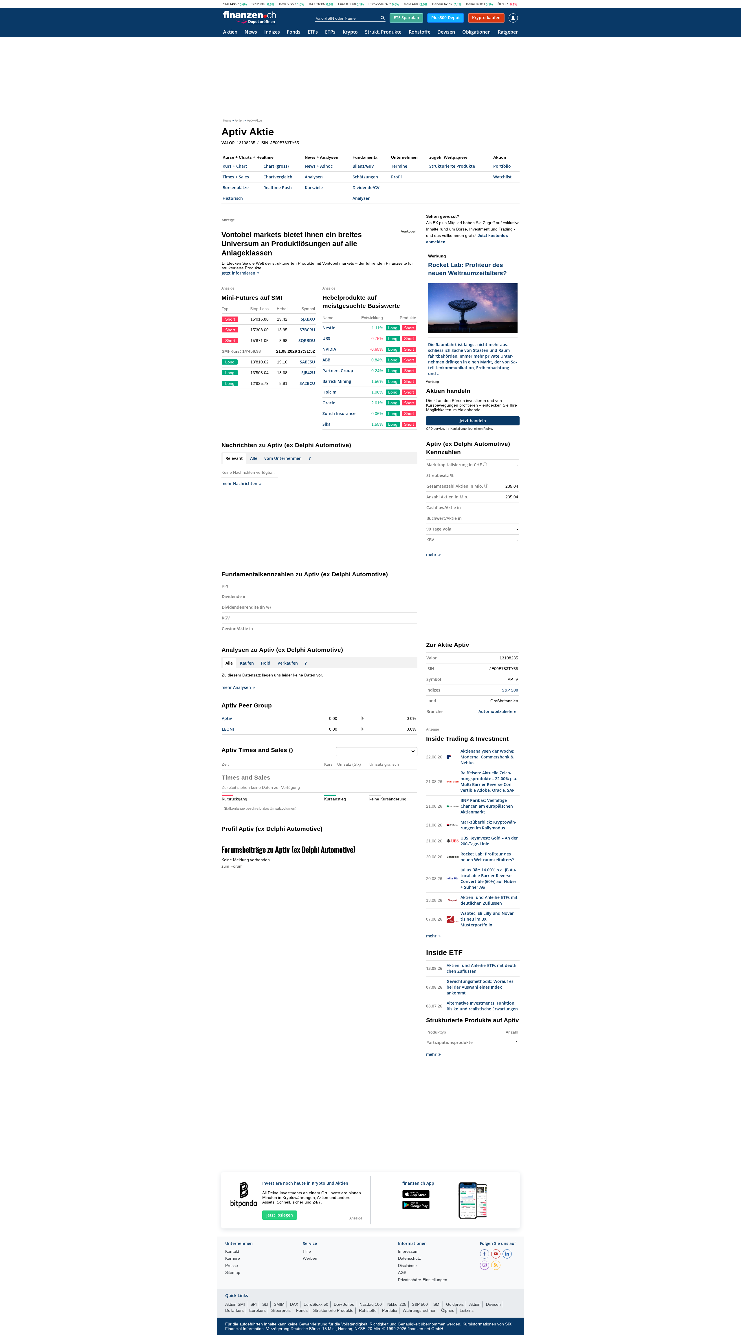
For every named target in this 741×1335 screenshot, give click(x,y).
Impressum (408, 1251)
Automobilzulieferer (498, 711)
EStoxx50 (375, 4)
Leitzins (467, 1310)
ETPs (330, 32)
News (251, 32)
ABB (326, 360)
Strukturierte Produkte (452, 166)
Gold (407, 4)
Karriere (232, 1258)
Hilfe (307, 1251)
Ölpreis (447, 1310)
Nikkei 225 (396, 1304)
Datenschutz (409, 1258)
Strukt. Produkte (383, 32)
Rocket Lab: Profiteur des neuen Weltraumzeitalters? (487, 856)
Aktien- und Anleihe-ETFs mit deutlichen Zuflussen (489, 900)
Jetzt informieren (238, 273)
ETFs (313, 32)
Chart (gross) (276, 166)
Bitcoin (437, 4)
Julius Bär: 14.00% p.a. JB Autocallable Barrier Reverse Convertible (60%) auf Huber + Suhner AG (488, 878)
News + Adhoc (319, 166)
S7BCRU (307, 329)
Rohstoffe (419, 32)
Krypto (350, 32)
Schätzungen (365, 177)
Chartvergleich (277, 177)
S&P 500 (510, 690)
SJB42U (308, 372)
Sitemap (232, 1272)
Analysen (314, 177)
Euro (341, 4)
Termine (399, 166)
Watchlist (502, 177)
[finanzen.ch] (249, 14)
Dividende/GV (366, 187)
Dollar (470, 4)
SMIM (279, 1304)
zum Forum (232, 866)
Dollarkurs (234, 1310)
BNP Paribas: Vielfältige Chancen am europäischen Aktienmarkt (487, 806)
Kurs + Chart (235, 166)
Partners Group (337, 370)
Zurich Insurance (338, 413)
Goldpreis (455, 1304)
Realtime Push (277, 187)
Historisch (233, 198)
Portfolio (502, 166)
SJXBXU (308, 319)
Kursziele (314, 187)
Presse (231, 1265)
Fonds (293, 32)
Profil (396, 177)
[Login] (513, 18)
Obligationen (476, 32)
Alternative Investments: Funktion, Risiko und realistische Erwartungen (482, 1006)
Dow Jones (344, 1304)
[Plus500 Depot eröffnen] (255, 21)
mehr (431, 554)
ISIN (264, 143)
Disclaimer (407, 1265)
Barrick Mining (336, 381)
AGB (402, 1272)
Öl (499, 4)
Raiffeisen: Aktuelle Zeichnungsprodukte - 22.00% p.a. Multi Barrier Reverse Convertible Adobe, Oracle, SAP (489, 781)
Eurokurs (257, 1310)
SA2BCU (307, 383)
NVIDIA (329, 349)
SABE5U (307, 362)
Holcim (329, 392)
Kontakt (232, 1251)
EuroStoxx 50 (316, 1304)
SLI (265, 1304)
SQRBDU (306, 340)
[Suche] (382, 18)
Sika (326, 424)
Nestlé (328, 327)
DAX (312, 4)
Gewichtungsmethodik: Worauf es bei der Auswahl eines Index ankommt (480, 987)
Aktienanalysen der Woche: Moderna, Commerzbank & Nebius (487, 756)
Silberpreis (281, 1310)
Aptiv (227, 718)
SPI (254, 4)
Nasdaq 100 (371, 1304)
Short (409, 327)
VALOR (228, 143)
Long (392, 327)
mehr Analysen (236, 687)
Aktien (230, 32)
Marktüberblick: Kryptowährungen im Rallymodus (488, 825)
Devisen (446, 32)
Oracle (328, 402)
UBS (326, 338)
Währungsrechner (419, 1310)
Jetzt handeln (473, 420)
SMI (226, 4)
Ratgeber (508, 32)
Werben (310, 1258)
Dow (282, 4)
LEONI (228, 729)
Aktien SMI (235, 1304)
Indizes (272, 32)
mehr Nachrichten (239, 483)
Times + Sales (236, 177)
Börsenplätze (236, 187)
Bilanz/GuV (363, 166)
